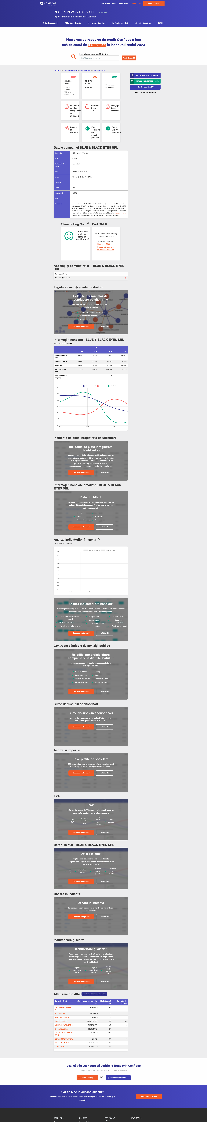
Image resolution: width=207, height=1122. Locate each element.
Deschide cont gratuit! (81, 326)
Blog (114, 3)
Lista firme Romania (71, 70)
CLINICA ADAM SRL (61, 1028)
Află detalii (105, 326)
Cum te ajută (105, 3)
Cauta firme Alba (85, 70)
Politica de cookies (60, 1119)
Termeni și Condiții (60, 1116)
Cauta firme (58, 70)
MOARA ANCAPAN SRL (63, 1024)
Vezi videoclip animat (118, 1059)
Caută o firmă (123, 3)
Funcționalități (58, 1107)
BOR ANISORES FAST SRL (64, 1020)
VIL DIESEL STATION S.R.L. (64, 1006)
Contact (56, 1113)
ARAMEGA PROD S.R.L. (63, 999)
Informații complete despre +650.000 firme (93, 54)
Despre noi (57, 1103)
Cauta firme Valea (99, 70)
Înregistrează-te (120, 213)
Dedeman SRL (135, 1121)
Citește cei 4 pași (87, 1059)
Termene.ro (97, 45)
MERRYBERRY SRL (61, 1003)
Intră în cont (136, 3)
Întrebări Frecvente (85, 1120)
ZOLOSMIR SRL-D (61, 995)
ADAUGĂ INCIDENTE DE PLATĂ (147, 81)
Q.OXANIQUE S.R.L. (61, 1010)
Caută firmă (83, 1110)
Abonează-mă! (146, 1114)
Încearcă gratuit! (154, 3)
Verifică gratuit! (129, 58)
